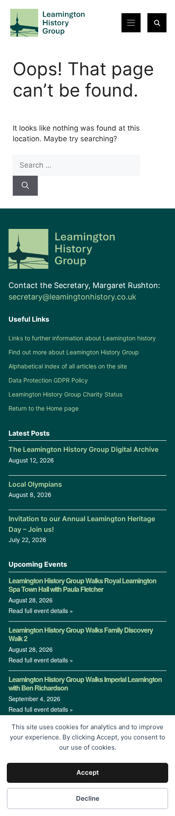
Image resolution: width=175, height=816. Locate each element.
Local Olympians (35, 484)
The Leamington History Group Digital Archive (83, 449)
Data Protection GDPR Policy (48, 380)
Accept (87, 772)
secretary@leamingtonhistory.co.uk (72, 296)
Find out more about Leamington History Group (73, 352)
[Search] (25, 186)
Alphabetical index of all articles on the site (67, 366)
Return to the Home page (43, 408)
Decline (87, 798)
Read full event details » (40, 610)
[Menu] (131, 22)
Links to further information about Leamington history (82, 338)
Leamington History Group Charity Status (65, 394)
